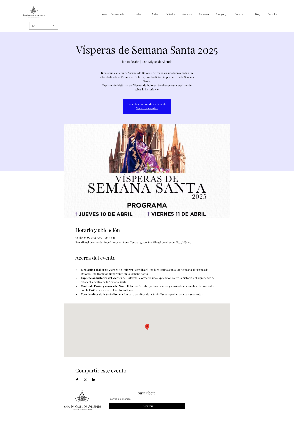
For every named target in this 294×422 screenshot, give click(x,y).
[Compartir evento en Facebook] (77, 379)
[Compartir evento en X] (85, 379)
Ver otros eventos (147, 108)
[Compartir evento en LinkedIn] (93, 379)
